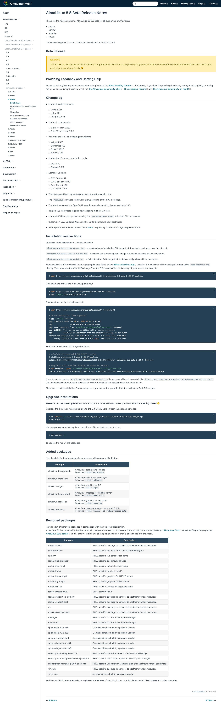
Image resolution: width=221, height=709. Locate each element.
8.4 (7, 80)
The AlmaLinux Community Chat (106, 89)
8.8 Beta (11, 99)
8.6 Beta (11, 133)
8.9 (7, 53)
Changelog (14, 112)
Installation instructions (19, 115)
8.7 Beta (11, 129)
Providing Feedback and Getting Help (23, 107)
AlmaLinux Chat (173, 530)
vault (91, 227)
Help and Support (11, 212)
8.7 (7, 60)
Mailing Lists (188, 3)
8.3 (7, 84)
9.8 (6, 28)
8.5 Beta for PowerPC (16, 140)
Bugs (201, 3)
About (6, 13)
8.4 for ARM (11, 76)
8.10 (6, 32)
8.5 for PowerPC (13, 68)
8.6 (7, 64)
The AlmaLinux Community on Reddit (172, 89)
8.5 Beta (11, 136)
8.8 (7, 57)
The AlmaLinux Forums (136, 89)
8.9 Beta (11, 96)
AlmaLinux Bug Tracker (121, 85)
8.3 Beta (11, 155)
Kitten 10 (9, 36)
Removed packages (18, 125)
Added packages (17, 122)
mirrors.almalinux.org (125, 264)
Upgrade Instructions (18, 119)
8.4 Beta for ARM (15, 144)
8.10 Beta (11, 92)
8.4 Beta (11, 148)
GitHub (213, 3)
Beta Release (15, 103)
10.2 (6, 24)
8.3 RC (10, 151)
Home (164, 3)
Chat (174, 3)
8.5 (7, 72)
